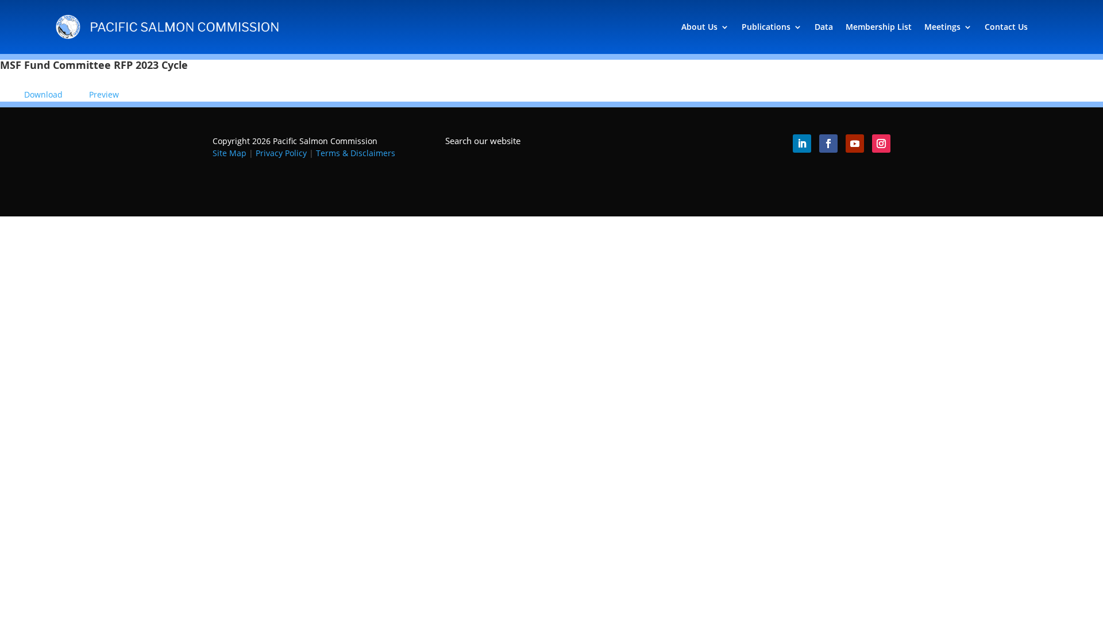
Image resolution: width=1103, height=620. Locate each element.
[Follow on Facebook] (828, 143)
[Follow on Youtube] (855, 143)
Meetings (942, 26)
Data (824, 26)
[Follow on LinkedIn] (802, 143)
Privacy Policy (281, 153)
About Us (699, 26)
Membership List (879, 26)
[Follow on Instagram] (881, 143)
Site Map (229, 153)
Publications (766, 26)
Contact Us (1006, 26)
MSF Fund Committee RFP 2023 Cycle (94, 65)
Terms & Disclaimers (355, 153)
